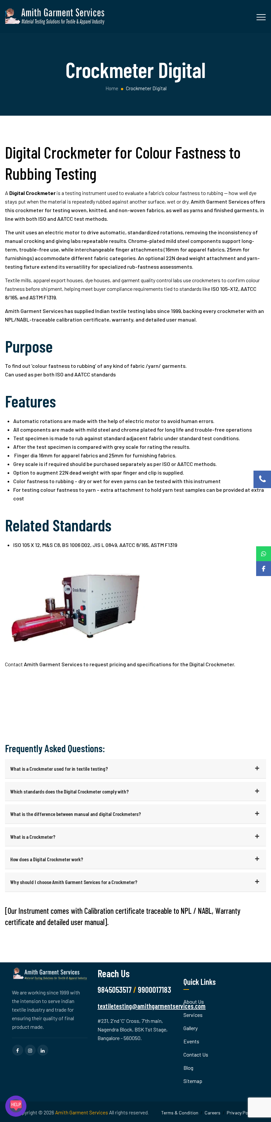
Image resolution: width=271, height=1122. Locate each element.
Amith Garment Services (81, 1112)
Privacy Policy (240, 1112)
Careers (212, 1112)
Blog (188, 1067)
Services (193, 1015)
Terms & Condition (179, 1112)
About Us (193, 1001)
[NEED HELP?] (15, 1106)
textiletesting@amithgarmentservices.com (151, 1006)
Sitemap (192, 1081)
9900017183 (154, 989)
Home (111, 88)
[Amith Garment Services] (55, 16)
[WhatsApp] (263, 553)
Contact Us (195, 1054)
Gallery (190, 1028)
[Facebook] (263, 568)
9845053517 (114, 989)
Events (191, 1041)
